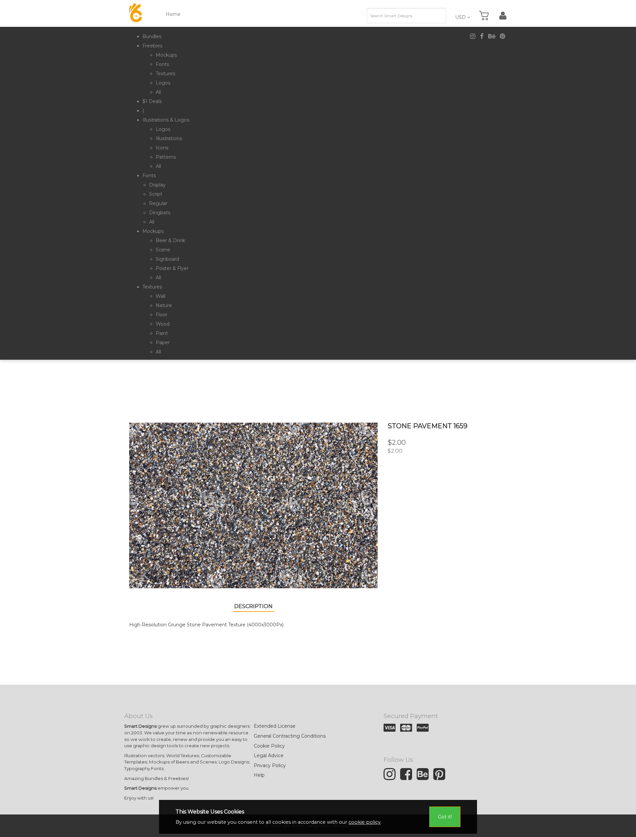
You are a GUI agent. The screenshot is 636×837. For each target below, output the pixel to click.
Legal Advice (269, 756)
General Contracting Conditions (290, 736)
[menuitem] (151, 36)
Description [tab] (253, 606)
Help (259, 775)
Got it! (445, 817)
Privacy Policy (270, 765)
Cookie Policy (269, 746)
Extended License (274, 726)
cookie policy (364, 822)
